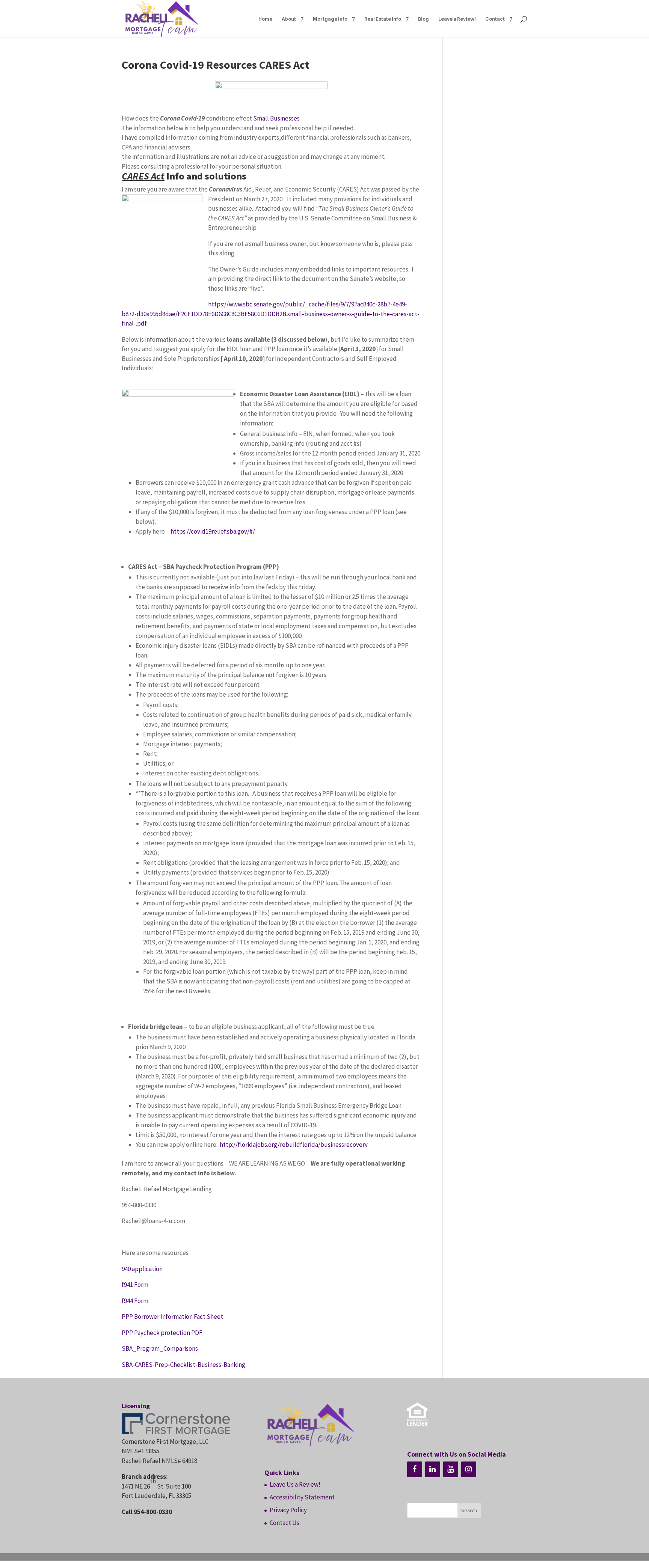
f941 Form (135, 1284)
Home (265, 19)
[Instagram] (468, 1469)
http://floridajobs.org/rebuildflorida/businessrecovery (294, 1144)
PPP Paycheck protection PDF (162, 1333)
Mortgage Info (330, 19)
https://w (220, 304)
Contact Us (284, 1523)
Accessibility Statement (302, 1497)
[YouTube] (450, 1469)
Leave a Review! (457, 19)
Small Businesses (276, 118)
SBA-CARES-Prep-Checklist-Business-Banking (183, 1364)
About (289, 19)
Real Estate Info (382, 19)
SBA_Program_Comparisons (160, 1348)
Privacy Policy (288, 1510)
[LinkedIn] (432, 1469)
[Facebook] (414, 1469)
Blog (423, 19)
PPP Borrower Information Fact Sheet (172, 1316)
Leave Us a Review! (295, 1484)
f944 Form (135, 1301)
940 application (143, 1269)
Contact (495, 19)
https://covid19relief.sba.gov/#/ (213, 531)
